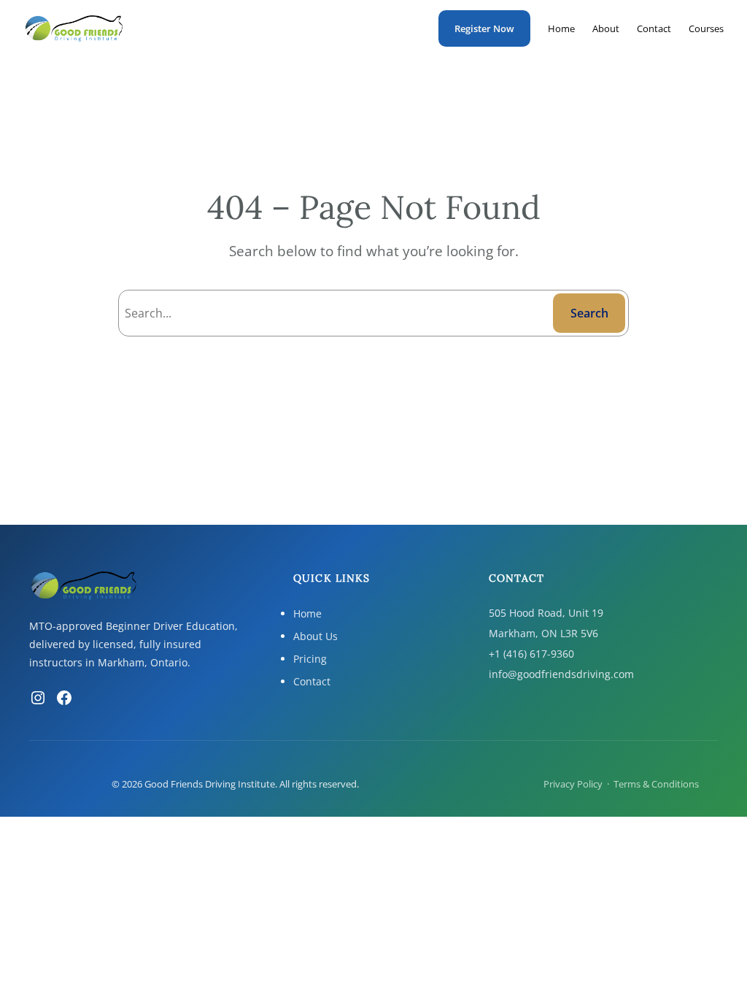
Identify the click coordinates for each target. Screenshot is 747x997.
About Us (315, 636)
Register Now (484, 28)
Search (589, 313)
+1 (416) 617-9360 (531, 654)
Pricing (310, 659)
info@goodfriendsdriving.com (561, 674)
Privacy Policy (573, 783)
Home (307, 613)
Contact (311, 681)
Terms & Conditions (656, 783)
